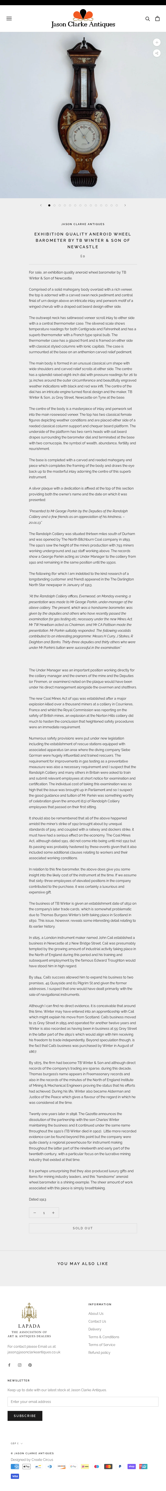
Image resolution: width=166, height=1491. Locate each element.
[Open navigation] (9, 18)
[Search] (147, 18)
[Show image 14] (117, 205)
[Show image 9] (91, 205)
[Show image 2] (54, 205)
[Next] (125, 205)
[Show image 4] (65, 205)
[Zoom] (157, 42)
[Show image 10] (96, 205)
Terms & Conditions (103, 1337)
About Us (96, 1314)
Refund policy (99, 1353)
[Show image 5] (70, 205)
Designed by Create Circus (32, 1460)
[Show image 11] (101, 205)
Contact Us (97, 1321)
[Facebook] (9, 1365)
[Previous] (41, 205)
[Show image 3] (60, 205)
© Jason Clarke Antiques (32, 1453)
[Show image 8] (86, 205)
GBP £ (15, 1443)
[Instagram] (19, 1365)
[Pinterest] (30, 1365)
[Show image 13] (111, 205)
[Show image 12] (106, 205)
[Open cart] (157, 18)
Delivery (94, 1329)
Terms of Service (101, 1345)
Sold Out (83, 1228)
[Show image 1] (49, 205)
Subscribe (25, 1416)
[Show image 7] (80, 205)
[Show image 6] (75, 205)
